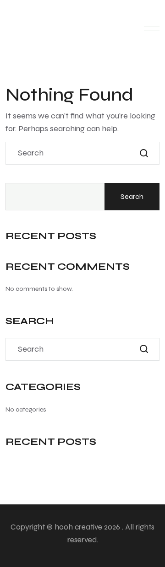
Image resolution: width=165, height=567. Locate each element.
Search (132, 196)
